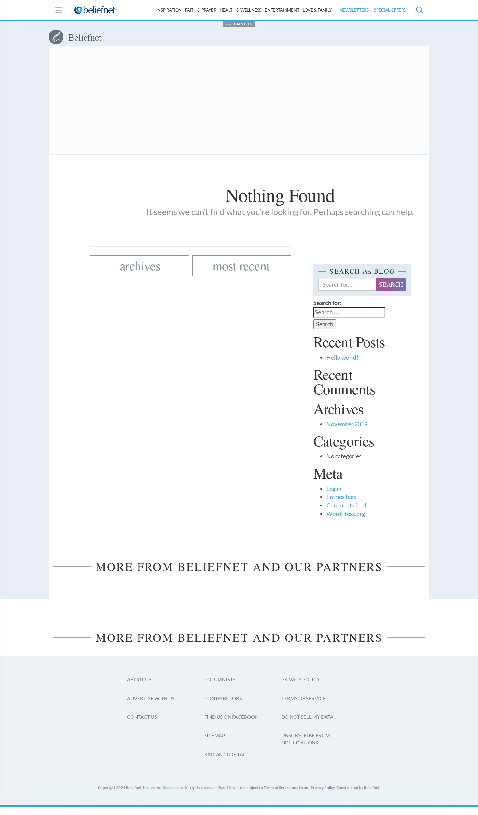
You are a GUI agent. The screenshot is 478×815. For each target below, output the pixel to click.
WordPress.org (345, 513)
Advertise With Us (151, 698)
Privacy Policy (300, 679)
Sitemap (214, 735)
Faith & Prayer (200, 10)
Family (317, 10)
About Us (139, 679)
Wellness (240, 10)
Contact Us (142, 717)
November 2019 (346, 423)
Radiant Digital (225, 754)
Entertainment (282, 10)
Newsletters (354, 10)
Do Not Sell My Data (307, 717)
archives (140, 265)
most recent (241, 265)
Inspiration (169, 10)
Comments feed (346, 505)
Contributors (223, 698)
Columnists (239, 24)
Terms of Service (303, 698)
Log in (333, 488)
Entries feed (341, 496)
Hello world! (342, 357)
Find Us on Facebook (231, 717)
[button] (419, 10)
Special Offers (390, 10)
